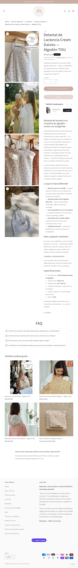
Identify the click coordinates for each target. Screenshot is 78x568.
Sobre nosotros (9, 491)
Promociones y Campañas (13, 508)
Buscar (7, 486)
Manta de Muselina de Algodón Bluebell (50, 438)
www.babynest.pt (13, 563)
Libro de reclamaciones (12, 533)
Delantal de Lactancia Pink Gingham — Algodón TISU (20, 438)
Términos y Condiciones (12, 516)
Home (7, 22)
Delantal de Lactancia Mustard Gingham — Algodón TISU (55, 396)
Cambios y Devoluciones (12, 525)
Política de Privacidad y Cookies (14, 529)
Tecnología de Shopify (23, 563)
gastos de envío (61, 57)
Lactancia (28, 22)
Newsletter (8, 503)
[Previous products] (67, 104)
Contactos (8, 499)
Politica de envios (10, 520)
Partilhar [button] (48, 312)
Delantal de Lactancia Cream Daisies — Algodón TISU (23, 24)
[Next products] (71, 104)
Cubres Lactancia (40, 22)
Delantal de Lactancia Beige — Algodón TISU (57, 109)
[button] (4, 11)
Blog (6, 512)
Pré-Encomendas (10, 495)
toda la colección (17, 22)
